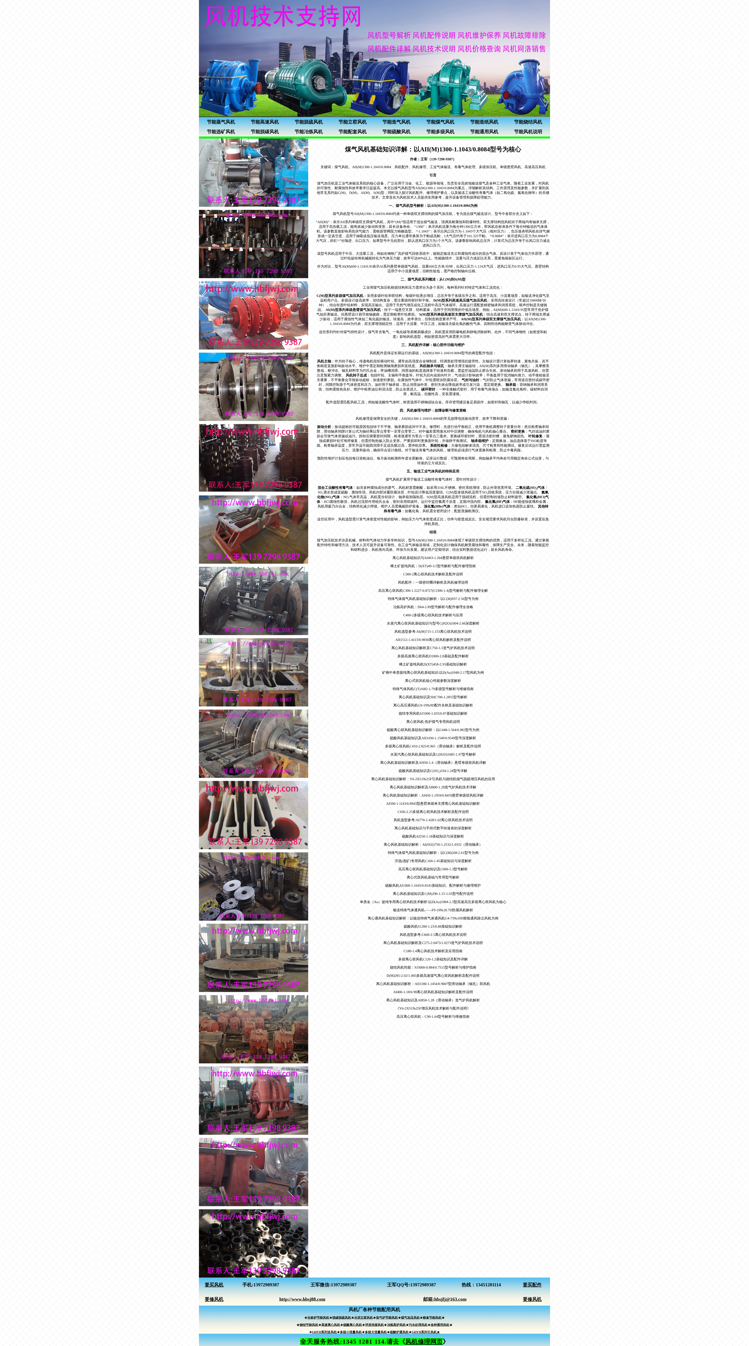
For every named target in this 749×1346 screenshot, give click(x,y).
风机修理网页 (424, 1341)
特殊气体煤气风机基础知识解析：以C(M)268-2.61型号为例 (433, 853)
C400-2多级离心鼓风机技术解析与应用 (433, 615)
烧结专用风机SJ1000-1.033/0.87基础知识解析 (433, 713)
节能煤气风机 (440, 121)
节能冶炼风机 (309, 131)
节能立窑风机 (353, 121)
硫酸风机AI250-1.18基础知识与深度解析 (433, 836)
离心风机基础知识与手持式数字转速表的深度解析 (433, 828)
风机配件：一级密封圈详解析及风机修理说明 (433, 582)
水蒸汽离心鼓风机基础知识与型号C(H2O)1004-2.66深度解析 (433, 623)
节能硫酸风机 (396, 131)
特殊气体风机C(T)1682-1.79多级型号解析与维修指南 (433, 689)
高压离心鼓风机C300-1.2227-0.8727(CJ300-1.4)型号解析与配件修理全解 (433, 591)
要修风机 (214, 1299)
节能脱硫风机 (309, 121)
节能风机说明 (528, 131)
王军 (315, 1284)
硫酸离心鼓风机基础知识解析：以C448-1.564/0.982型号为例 (433, 730)
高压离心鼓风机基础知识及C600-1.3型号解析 (433, 869)
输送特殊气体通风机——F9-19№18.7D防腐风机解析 (433, 910)
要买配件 (532, 1284)
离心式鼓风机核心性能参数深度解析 (433, 681)
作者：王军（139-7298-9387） (433, 159)
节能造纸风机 (484, 121)
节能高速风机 (265, 121)
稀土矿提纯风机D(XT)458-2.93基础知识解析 (433, 664)
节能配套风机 (353, 131)
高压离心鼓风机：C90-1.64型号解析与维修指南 (433, 1017)
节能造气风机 (396, 121)
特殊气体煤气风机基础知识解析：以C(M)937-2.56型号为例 (433, 599)
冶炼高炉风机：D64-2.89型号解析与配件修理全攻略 (433, 607)
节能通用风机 (484, 131)
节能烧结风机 (528, 121)
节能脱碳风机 (265, 131)
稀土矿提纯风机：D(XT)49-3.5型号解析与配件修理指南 (433, 566)
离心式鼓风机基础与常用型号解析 (433, 877)
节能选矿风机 (221, 131)
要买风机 (214, 1284)
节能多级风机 (440, 131)
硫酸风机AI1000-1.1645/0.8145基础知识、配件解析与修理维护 (433, 885)
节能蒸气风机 (221, 121)
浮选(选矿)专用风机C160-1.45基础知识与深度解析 (433, 861)
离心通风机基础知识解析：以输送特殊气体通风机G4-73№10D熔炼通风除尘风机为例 (433, 918)
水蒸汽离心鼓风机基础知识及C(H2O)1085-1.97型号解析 (433, 754)
